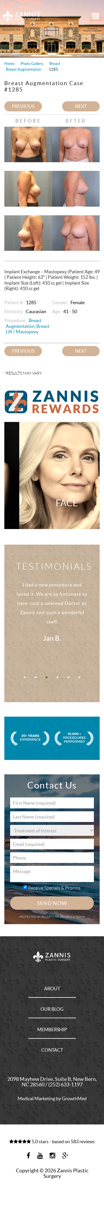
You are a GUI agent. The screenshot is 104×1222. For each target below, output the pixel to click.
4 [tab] (57, 677)
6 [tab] (79, 677)
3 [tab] (46, 677)
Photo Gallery (32, 63)
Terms (80, 916)
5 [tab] (68, 677)
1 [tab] (24, 677)
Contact (52, 1050)
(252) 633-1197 (65, 1084)
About (52, 988)
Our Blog (52, 1009)
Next (81, 106)
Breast (54, 63)
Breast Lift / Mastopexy (27, 329)
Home (9, 63)
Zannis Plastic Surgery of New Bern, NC (21, 16)
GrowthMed (74, 1098)
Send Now (52, 903)
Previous (23, 106)
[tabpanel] (52, 618)
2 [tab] (35, 677)
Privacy (66, 916)
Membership (52, 1029)
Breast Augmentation (23, 69)
